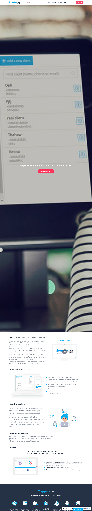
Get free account (46, 171)
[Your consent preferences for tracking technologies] (90, 509)
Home (49, 2)
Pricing (54, 2)
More (65, 2)
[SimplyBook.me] (14, 2)
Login (73, 2)
